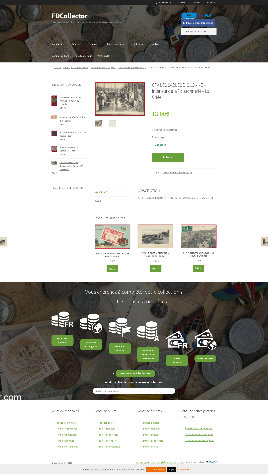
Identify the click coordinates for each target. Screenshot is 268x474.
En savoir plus (184, 469)
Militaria (138, 43)
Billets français (106, 428)
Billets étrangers (107, 440)
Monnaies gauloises (66, 434)
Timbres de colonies (152, 440)
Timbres (92, 43)
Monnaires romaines (66, 428)
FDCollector (69, 15)
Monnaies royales (65, 440)
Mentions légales (142, 462)
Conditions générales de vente (163, 462)
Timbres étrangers (152, 446)
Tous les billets (106, 422)
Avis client (183, 2)
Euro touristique (83, 55)
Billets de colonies (108, 434)
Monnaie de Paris (60, 55)
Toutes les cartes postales (199, 428)
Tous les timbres (150, 422)
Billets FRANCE (177, 360)
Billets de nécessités (109, 446)
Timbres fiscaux (150, 434)
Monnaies (56, 43)
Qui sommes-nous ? (164, 2)
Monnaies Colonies (119, 348)
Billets (75, 43)
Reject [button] (171, 469)
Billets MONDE (205, 358)
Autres (155, 43)
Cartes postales (115, 43)
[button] (140, 86)
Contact (196, 2)
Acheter (168, 157)
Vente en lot (103, 55)
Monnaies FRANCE (62, 340)
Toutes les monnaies (67, 422)
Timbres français (151, 428)
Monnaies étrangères (67, 446)
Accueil (57, 67)
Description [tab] (101, 191)
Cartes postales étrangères (199, 440)
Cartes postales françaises (103, 67)
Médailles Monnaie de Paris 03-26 (148, 354)
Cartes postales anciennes (75, 67)
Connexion (210, 2)
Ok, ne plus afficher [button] (156, 469)
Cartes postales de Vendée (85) (132, 67)
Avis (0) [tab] (98, 201)
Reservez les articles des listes (135, 373)
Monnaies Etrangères (91, 344)
